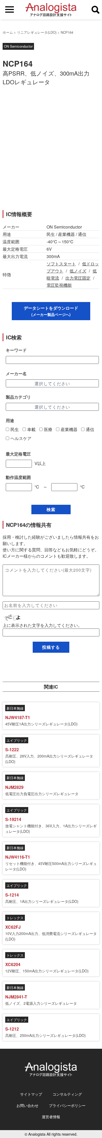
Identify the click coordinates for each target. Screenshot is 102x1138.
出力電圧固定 (77, 278)
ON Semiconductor (18, 46)
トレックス (15, 917)
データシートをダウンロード (51, 311)
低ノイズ (78, 271)
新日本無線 (15, 708)
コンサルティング (67, 1094)
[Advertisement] (51, 151)
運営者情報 (51, 1116)
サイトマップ (31, 1094)
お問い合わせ (27, 1105)
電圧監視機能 (59, 285)
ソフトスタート (61, 264)
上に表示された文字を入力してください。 (42, 625)
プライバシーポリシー (67, 1105)
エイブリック (17, 740)
